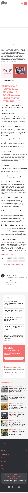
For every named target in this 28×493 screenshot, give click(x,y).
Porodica (3, 447)
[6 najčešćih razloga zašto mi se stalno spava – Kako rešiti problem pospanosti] (4, 389)
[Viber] (17, 264)
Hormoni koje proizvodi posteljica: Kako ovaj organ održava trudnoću (14, 327)
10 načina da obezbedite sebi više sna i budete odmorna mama (12, 85)
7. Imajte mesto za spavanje (11, 97)
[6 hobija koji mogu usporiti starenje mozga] (4, 415)
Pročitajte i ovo (7, 382)
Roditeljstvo (4, 443)
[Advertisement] (14, 17)
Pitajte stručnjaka (5, 454)
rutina (9, 258)
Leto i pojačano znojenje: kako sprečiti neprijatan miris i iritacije (13, 311)
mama (15, 260)
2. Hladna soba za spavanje (10, 89)
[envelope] (19, 487)
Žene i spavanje (9, 254)
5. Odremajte (6, 94)
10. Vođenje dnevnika (9, 101)
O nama (15, 474)
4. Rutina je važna (8, 92)
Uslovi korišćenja (13, 478)
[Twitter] (12, 264)
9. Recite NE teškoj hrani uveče (11, 100)
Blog (2, 465)
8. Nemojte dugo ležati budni (11, 98)
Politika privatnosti (16, 476)
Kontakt (20, 474)
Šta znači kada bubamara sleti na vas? (17, 398)
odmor (22, 260)
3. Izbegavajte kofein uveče (10, 91)
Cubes (14, 481)
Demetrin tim (8, 474)
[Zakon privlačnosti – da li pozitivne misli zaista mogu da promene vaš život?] (4, 423)
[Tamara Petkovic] (3, 276)
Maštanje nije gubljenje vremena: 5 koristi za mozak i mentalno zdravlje (18, 407)
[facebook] (9, 487)
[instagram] (16, 487)
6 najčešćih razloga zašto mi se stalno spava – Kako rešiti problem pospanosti (18, 390)
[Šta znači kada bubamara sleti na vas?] (4, 398)
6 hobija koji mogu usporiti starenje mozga (17, 415)
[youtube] (12, 487)
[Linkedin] (14, 264)
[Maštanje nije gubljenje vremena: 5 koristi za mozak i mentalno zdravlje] (4, 406)
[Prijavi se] (21, 358)
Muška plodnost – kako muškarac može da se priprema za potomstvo (13, 303)
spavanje (21, 258)
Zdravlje (3, 458)
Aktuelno (3, 461)
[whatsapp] (19, 264)
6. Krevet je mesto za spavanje (11, 95)
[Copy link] (22, 264)
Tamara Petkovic (11, 275)
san (15, 258)
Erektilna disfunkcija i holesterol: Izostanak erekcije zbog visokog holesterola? (13, 336)
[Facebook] (9, 264)
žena (10, 260)
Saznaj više (7, 375)
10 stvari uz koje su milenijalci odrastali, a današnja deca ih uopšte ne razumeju (18, 433)
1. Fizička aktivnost (8, 88)
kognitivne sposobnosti (14, 170)
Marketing (8, 476)
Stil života (3, 450)
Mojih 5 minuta (12, 386)
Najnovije (8, 297)
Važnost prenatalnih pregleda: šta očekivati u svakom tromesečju (13, 319)
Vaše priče (3, 469)
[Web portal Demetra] (4, 3)
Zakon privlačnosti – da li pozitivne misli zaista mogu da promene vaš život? (17, 424)
